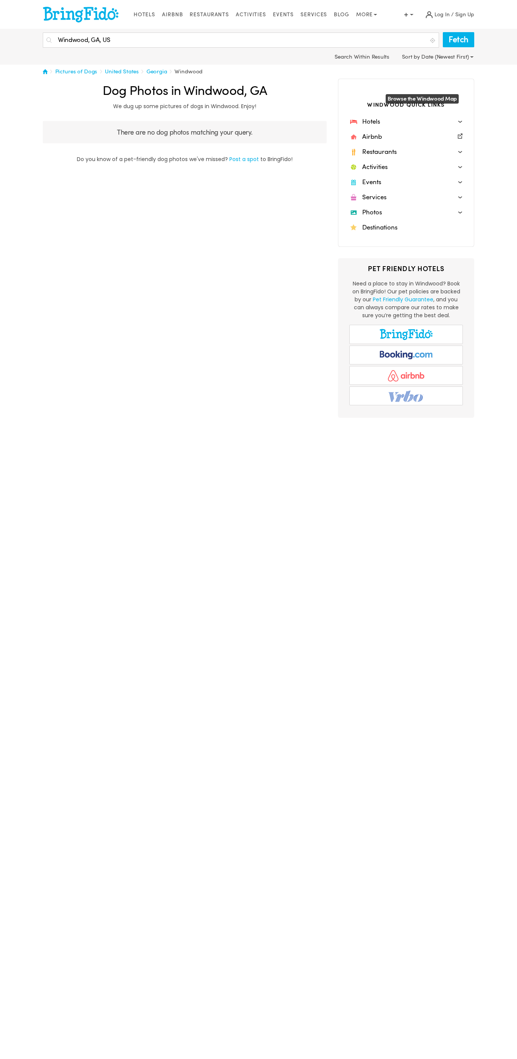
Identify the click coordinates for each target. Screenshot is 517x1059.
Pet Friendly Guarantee (403, 299)
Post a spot (244, 159)
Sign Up (464, 14)
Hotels (144, 14)
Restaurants (209, 14)
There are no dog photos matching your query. (184, 132)
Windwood (188, 71)
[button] (406, 121)
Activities (251, 14)
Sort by (412, 56)
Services (314, 14)
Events (283, 14)
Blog (341, 14)
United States (122, 71)
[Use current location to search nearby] (433, 40)
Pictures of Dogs (76, 71)
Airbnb (172, 14)
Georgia (156, 71)
